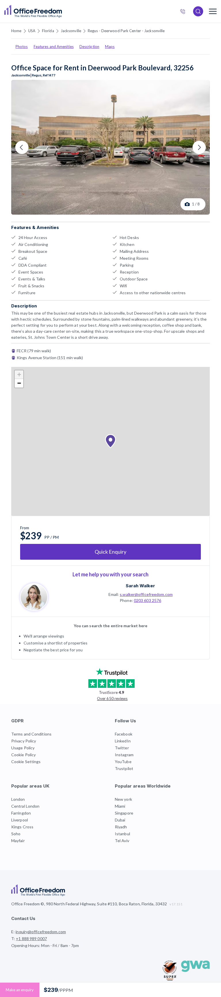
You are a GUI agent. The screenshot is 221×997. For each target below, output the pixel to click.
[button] (110, 441)
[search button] (61, 11)
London (18, 799)
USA (31, 30)
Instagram (124, 754)
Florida (48, 30)
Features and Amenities (54, 46)
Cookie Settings (26, 761)
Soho (15, 833)
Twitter (122, 747)
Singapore (124, 813)
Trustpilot (124, 768)
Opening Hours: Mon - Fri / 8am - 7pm (45, 945)
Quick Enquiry (110, 551)
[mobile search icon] (198, 11)
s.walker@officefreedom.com (146, 594)
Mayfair (18, 840)
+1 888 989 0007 (185, 12)
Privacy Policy (23, 740)
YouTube (123, 761)
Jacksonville (71, 30)
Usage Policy (23, 747)
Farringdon (21, 813)
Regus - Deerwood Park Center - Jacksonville (126, 30)
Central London (25, 806)
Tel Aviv (122, 840)
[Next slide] (199, 147)
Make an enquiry (20, 990)
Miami (120, 806)
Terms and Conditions (31, 734)
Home (16, 30)
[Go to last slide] (21, 147)
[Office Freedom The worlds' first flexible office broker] (33, 11)
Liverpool (19, 819)
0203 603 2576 (147, 600)
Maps (110, 46)
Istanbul (122, 833)
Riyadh (121, 826)
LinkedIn (123, 740)
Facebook (123, 734)
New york (123, 799)
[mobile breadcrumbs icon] (213, 11)
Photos (22, 46)
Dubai (120, 819)
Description (89, 46)
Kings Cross (22, 826)
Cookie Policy (23, 754)
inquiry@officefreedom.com (41, 931)
